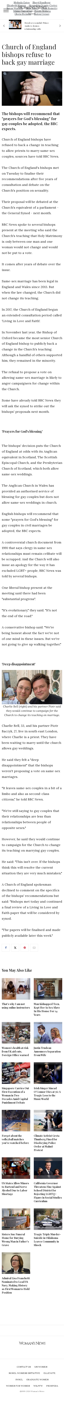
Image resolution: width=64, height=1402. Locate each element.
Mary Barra (32, 8)
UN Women (40, 1366)
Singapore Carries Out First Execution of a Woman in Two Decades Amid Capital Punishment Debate (15, 1095)
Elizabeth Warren (16, 5)
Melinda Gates (22, 2)
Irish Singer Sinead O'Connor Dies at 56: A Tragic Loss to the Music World (47, 1094)
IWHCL (19, 1379)
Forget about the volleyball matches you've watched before (15, 1139)
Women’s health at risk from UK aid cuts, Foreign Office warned (15, 1051)
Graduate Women (37, 1379)
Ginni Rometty (49, 8)
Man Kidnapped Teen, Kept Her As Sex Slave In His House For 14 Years (47, 1009)
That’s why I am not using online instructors (16, 1005)
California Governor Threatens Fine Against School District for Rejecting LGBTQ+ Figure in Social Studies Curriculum (48, 1192)
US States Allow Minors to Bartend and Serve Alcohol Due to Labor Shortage (15, 1189)
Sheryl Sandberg (41, 2)
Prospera (52, 1385)
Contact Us (24, 1366)
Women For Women (18, 1385)
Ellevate (49, 1373)
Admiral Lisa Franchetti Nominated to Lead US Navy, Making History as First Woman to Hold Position (16, 1285)
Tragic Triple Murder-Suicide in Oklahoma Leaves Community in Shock (47, 1240)
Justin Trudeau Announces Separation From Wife (47, 1051)
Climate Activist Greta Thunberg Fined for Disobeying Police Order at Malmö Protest (46, 1143)
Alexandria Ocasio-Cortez (43, 5)
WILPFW (38, 1385)
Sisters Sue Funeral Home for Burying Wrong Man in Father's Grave (15, 1240)
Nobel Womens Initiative (24, 1373)
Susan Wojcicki (15, 8)
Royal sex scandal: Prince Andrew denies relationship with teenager (29, 25)
